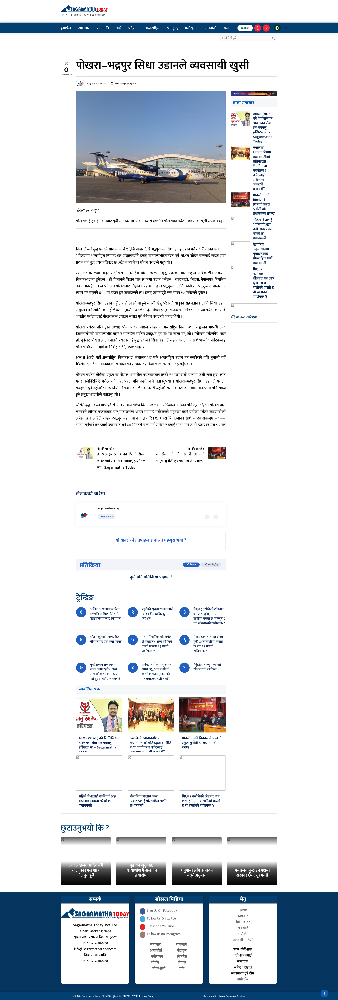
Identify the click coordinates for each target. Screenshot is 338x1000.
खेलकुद (172, 28)
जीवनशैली (158, 968)
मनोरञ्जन (191, 28)
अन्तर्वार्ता (210, 28)
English (245, 28)
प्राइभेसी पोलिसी (243, 940)
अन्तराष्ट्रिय (152, 28)
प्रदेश (131, 28)
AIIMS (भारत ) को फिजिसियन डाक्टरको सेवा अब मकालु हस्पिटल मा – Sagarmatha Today (99, 745)
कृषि (182, 968)
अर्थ (118, 28)
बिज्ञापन (126, 996)
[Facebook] (215, 516)
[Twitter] (207, 516)
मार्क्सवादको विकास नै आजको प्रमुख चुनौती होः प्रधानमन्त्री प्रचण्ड (202, 742)
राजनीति (103, 28)
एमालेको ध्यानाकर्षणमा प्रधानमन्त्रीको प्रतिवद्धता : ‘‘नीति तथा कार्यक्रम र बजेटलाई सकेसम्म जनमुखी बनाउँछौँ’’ (150, 745)
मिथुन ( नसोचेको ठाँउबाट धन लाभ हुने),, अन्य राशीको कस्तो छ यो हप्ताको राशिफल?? (201, 801)
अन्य (226, 28)
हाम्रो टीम (243, 979)
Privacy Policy (147, 996)
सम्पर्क (135, 996)
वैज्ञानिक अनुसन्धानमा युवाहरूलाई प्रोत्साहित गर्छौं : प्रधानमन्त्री (148, 801)
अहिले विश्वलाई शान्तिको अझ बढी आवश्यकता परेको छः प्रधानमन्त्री (97, 801)
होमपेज (66, 28)
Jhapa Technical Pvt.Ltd (232, 996)
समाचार (84, 28)
